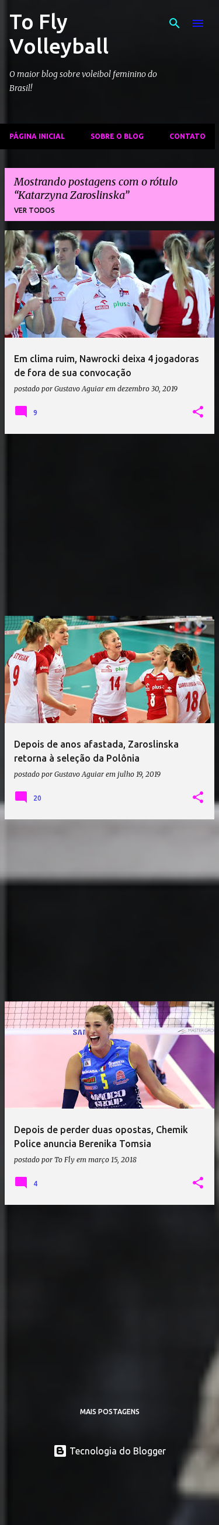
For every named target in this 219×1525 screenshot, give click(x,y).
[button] (198, 412)
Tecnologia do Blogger (116, 1451)
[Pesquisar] (175, 23)
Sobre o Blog (117, 136)
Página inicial (37, 136)
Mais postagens (110, 1411)
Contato (187, 136)
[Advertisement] (109, 525)
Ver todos (34, 210)
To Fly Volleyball (59, 33)
